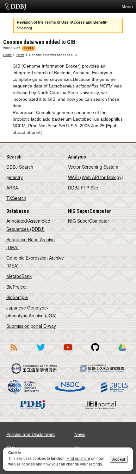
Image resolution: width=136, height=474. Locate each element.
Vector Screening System (93, 167)
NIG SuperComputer (88, 221)
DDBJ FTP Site (83, 187)
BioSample (17, 297)
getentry (14, 177)
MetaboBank (19, 276)
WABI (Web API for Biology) (95, 177)
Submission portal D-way (31, 326)
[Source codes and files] (95, 352)
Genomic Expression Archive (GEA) (35, 262)
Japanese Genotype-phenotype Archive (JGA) (31, 311)
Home (7, 55)
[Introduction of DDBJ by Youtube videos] (68, 352)
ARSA (12, 187)
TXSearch (16, 198)
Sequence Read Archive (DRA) (30, 243)
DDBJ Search (19, 167)
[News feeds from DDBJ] (13, 352)
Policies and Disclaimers (30, 434)
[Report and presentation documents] (122, 352)
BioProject (16, 287)
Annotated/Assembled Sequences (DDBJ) (28, 225)
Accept (118, 459)
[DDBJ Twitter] (40, 352)
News (20, 55)
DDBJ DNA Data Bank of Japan (15, 6)
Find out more (78, 458)
